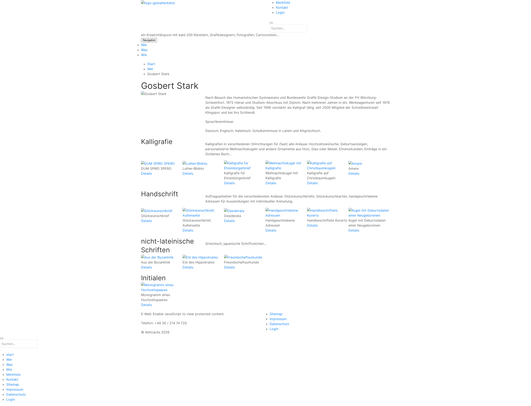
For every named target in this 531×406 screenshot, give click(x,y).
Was (144, 50)
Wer (144, 45)
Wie (144, 55)
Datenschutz (279, 324)
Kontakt (282, 7)
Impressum (278, 319)
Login (280, 12)
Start (151, 64)
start (10, 354)
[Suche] (271, 22)
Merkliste (283, 2)
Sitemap (276, 314)
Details (146, 173)
